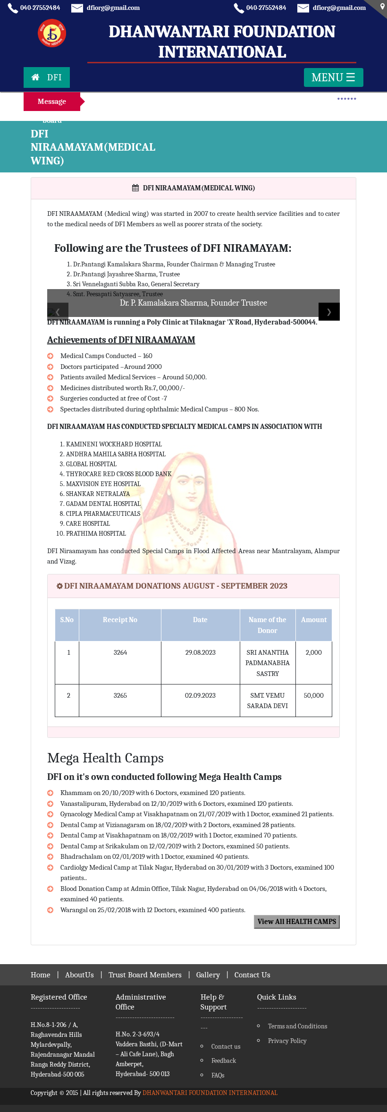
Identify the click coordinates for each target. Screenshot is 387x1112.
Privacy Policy (287, 1041)
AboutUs (79, 974)
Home (40, 974)
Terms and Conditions (297, 1026)
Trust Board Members (145, 974)
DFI (54, 77)
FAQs (217, 1075)
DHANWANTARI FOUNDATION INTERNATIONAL (210, 1093)
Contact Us (252, 974)
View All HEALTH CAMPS (297, 921)
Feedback (223, 1061)
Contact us (225, 1047)
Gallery (208, 974)
